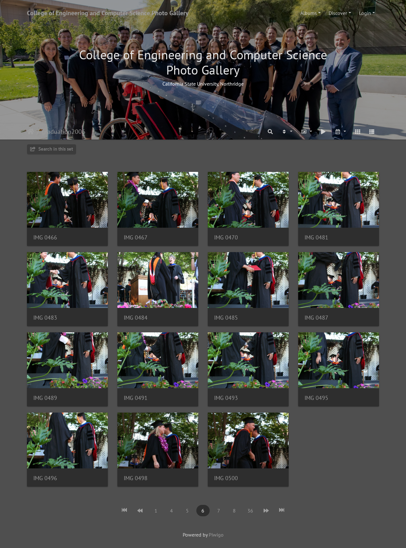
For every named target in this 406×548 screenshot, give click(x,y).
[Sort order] (287, 131)
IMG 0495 (316, 398)
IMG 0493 (226, 398)
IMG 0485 (226, 317)
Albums (308, 13)
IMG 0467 (135, 237)
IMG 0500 (226, 478)
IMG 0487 (316, 317)
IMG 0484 (135, 317)
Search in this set (55, 149)
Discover (338, 13)
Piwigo (216, 535)
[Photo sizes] (306, 131)
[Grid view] (357, 131)
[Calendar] (340, 131)
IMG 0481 (316, 237)
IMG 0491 (135, 398)
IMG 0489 (45, 398)
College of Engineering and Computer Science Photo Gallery (108, 13)
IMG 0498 (135, 478)
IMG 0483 (45, 317)
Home (30, 131)
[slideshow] (323, 131)
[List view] (371, 131)
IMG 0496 (45, 478)
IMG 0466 (45, 237)
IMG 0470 (226, 237)
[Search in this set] (270, 131)
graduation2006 (63, 131)
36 (250, 510)
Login (365, 13)
